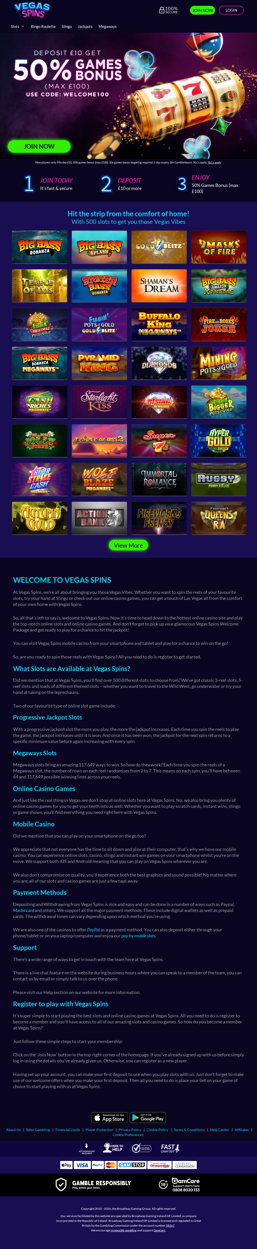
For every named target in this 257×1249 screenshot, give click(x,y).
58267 (170, 1225)
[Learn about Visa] (82, 1167)
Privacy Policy (130, 1130)
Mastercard (23, 910)
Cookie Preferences (128, 1135)
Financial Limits (67, 1130)
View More (128, 545)
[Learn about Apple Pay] (66, 1167)
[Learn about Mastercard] (111, 1167)
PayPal (93, 929)
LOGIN (231, 10)
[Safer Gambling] (93, 1185)
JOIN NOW (202, 10)
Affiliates (242, 1130)
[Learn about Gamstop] (132, 1167)
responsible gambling (124, 1230)
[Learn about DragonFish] (159, 1167)
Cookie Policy (157, 1130)
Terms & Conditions (189, 1130)
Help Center (219, 1130)
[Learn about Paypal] (98, 1167)
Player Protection (99, 1130)
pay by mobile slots (138, 935)
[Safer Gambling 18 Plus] (163, 1187)
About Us (13, 1130)
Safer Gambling (38, 1130)
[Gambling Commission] (184, 1167)
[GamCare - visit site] (185, 1185)
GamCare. (160, 1230)
